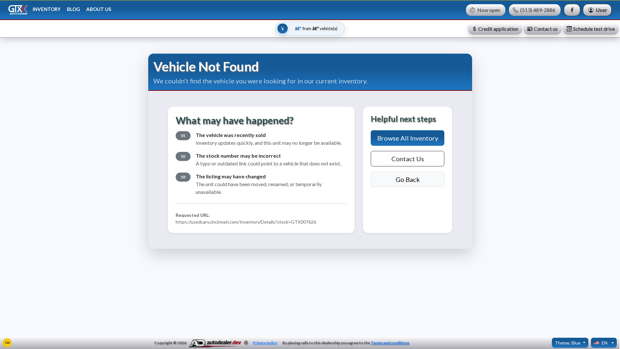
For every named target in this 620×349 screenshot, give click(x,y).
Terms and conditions (390, 342)
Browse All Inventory (407, 138)
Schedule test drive (594, 29)
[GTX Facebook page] (572, 10)
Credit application (498, 29)
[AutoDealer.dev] (215, 343)
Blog (73, 9)
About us (98, 9)
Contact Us (407, 159)
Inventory (47, 9)
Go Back (408, 179)
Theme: (568, 342)
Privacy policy (265, 342)
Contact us (546, 29)
